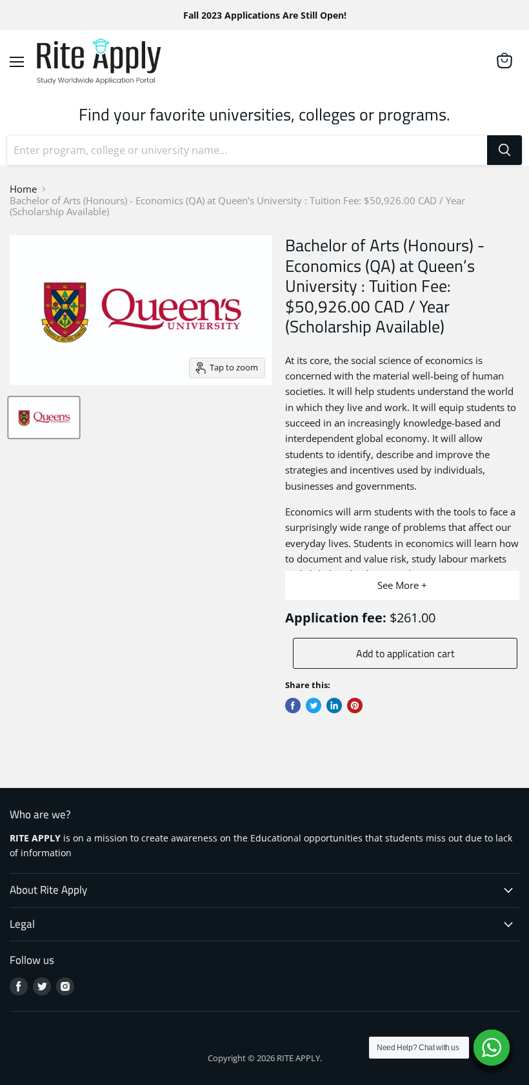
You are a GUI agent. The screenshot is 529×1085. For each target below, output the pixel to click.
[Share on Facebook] (293, 705)
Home (23, 189)
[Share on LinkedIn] (334, 705)
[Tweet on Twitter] (313, 705)
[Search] (504, 150)
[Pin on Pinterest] (355, 705)
